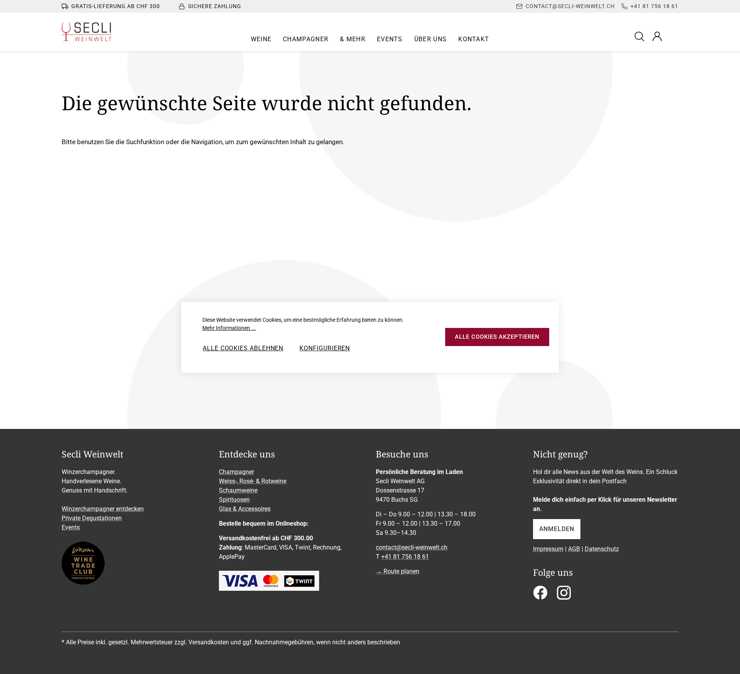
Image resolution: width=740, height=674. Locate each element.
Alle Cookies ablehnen (243, 348)
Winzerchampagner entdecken (103, 509)
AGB (574, 549)
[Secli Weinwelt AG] (86, 31)
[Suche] (640, 36)
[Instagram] (564, 595)
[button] (261, 39)
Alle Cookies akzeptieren (497, 336)
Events (71, 527)
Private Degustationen (92, 518)
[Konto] (657, 36)
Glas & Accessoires (245, 509)
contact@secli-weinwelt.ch (411, 547)
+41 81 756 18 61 (405, 556)
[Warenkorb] (673, 36)
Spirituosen (234, 499)
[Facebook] (540, 595)
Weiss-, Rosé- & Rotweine (252, 481)
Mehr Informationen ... (229, 328)
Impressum (548, 549)
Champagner (236, 472)
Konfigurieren (324, 348)
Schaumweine (238, 490)
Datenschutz (602, 549)
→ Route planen (397, 571)
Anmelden (556, 529)
